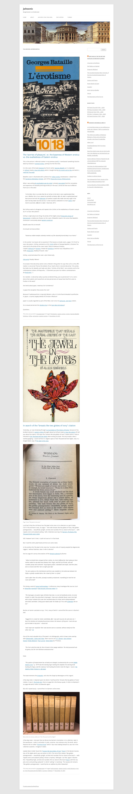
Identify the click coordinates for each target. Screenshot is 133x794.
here (63, 751)
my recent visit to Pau (65, 170)
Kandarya (51, 248)
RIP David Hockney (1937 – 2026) (96, 116)
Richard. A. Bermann (40, 669)
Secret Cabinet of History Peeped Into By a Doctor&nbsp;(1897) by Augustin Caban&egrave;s (98, 161)
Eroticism (41, 168)
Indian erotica (56, 177)
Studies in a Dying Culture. (94, 176)
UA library (50, 771)
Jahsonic (28, 8)
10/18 (51, 244)
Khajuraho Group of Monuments (60, 179)
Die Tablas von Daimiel (93, 66)
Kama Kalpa (49, 641)
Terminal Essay (41, 744)
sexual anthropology (42, 586)
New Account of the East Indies (46, 588)
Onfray (27, 170)
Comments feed (91, 202)
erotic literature (71, 768)
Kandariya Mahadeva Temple (34, 179)
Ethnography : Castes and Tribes (35, 638)
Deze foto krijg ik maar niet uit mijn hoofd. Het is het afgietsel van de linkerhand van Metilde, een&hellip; (98, 153)
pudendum (70, 601)
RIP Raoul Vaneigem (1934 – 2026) (96, 110)
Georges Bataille (60, 168)
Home (24, 17)
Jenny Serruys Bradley (93, 90)
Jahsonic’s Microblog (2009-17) (97, 122)
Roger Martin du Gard (93, 83)
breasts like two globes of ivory (52, 751)
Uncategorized (40, 314)
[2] (33, 630)
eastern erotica (61, 314)
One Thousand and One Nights (38, 436)
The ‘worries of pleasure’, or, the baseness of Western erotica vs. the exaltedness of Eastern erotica (51, 155)
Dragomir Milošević (92, 69)
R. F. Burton (59, 638)
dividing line (43, 305)
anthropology (54, 768)
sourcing (44, 771)
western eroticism (47, 220)
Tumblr (69, 17)
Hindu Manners (32, 641)
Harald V (89, 87)
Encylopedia (60, 17)
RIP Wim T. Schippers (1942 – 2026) (96, 114)
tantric (70, 201)
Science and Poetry (92, 80)
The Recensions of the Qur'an (95, 97)
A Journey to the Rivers (93, 63)
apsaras (38, 248)
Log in (89, 198)
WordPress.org (91, 204)
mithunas (31, 248)
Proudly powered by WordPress (31, 786)
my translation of (57, 430)
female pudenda (55, 554)
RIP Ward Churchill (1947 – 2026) (95, 107)
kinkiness (25, 316)
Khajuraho (30, 251)
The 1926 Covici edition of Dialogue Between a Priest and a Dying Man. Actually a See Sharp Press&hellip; (96, 137)
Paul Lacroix (41, 641)
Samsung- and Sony (65, 301)
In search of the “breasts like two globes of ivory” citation (49, 425)
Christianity (54, 314)
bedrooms (43, 198)
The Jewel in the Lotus (42, 441)
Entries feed (90, 200)
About (32, 17)
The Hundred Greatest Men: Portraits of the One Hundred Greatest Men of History (98, 75)
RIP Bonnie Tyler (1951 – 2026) (95, 112)
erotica (68, 314)
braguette (40, 675)
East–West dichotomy (57, 305)
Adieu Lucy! (90, 142)
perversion (36, 316)
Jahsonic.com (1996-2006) (45, 17)
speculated (61, 183)
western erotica (43, 316)
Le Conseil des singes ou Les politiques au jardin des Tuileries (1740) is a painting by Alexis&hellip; (98, 129)
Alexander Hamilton (31, 588)
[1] (58, 161)
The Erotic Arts (38, 682)
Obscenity (26, 259)
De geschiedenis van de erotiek (43, 183)
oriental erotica (39, 164)
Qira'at (89, 93)
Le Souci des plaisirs (39, 170)
